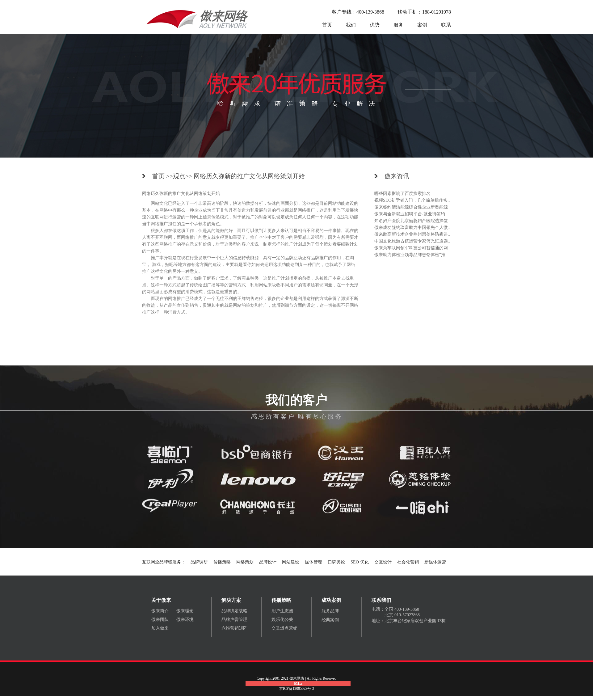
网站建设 (290, 562)
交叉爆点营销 (284, 628)
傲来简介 (160, 611)
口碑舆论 (336, 562)
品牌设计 (267, 562)
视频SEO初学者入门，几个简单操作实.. (412, 200)
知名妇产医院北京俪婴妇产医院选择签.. (412, 220)
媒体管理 (313, 562)
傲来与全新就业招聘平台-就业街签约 (409, 214)
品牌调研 (199, 562)
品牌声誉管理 (234, 619)
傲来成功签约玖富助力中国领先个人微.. (412, 227)
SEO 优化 (360, 562)
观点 (179, 176)
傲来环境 (185, 619)
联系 (446, 24)
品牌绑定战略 (234, 611)
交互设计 (383, 562)
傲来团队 (160, 619)
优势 (375, 24)
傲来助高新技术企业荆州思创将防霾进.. (412, 234)
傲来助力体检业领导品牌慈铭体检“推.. (411, 254)
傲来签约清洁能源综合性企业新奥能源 (411, 207)
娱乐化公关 (282, 619)
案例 (422, 24)
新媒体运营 (435, 562)
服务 (398, 24)
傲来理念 (185, 611)
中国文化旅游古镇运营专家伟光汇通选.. (412, 241)
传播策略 (222, 562)
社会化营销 (408, 562)
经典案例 (330, 620)
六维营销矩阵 (234, 628)
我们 (351, 24)
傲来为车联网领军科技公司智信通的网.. (412, 248)
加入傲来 (160, 628)
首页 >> (162, 176)
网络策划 (245, 562)
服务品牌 (330, 611)
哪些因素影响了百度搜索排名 (402, 193)
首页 (327, 24)
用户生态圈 (282, 611)
